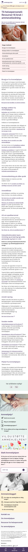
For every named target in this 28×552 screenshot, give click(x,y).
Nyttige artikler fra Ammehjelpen (10, 50)
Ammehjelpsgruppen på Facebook (12, 324)
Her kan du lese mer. (7, 316)
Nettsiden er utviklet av (6, 545)
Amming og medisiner (8, 150)
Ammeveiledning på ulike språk (10, 53)
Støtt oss (5, 469)
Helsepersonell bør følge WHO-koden (15, 502)
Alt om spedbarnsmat (7, 58)
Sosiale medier (6, 68)
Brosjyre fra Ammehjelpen (8, 48)
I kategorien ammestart (8, 134)
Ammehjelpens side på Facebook (11, 334)
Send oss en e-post (9, 418)
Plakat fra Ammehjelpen (8, 71)
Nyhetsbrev (4, 543)
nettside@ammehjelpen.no (9, 171)
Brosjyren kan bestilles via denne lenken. (13, 102)
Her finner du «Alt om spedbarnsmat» (12, 230)
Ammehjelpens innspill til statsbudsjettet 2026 (11, 505)
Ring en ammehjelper (10, 421)
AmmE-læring (5, 65)
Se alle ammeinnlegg (8, 509)
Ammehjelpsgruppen (10, 425)
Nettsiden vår (5, 112)
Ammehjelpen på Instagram (10, 344)
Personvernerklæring (6, 540)
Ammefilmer (5, 56)
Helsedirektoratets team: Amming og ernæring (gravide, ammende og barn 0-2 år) (13, 62)
